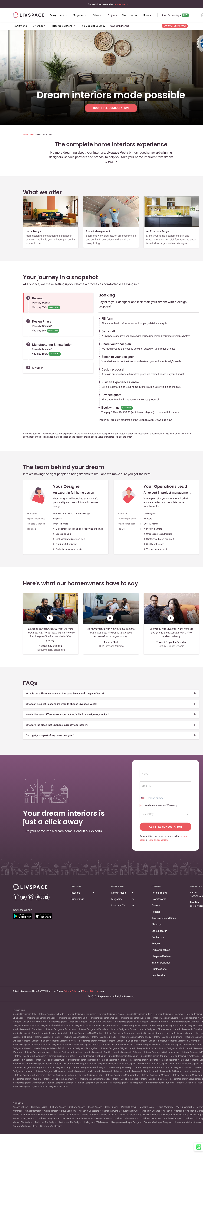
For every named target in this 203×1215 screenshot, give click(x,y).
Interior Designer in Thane (134, 1025)
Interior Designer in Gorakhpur (185, 1040)
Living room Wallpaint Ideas (187, 1122)
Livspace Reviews (161, 956)
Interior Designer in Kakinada (166, 1071)
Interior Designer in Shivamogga (28, 1082)
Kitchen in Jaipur (127, 1114)
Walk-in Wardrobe (185, 1107)
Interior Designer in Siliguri (114, 1048)
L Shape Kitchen (58, 1107)
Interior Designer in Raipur (48, 1037)
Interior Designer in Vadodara (93, 1029)
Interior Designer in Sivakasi (60, 1082)
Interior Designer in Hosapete (50, 1071)
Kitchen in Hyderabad (173, 1110)
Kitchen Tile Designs (23, 1122)
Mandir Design (146, 1107)
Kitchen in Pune (131, 1110)
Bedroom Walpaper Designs (157, 1122)
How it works (159, 899)
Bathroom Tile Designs (70, 1122)
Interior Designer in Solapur (143, 1048)
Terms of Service (90, 991)
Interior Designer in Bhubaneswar (155, 1029)
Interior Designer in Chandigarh (28, 1029)
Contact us (158, 937)
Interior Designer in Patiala (113, 1059)
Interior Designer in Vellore (39, 1063)
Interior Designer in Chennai (104, 1018)
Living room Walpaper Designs (126, 1122)
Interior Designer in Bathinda (164, 1063)
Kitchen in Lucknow (172, 1114)
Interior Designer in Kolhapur (62, 1075)
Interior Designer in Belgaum (127, 1052)
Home (26, 134)
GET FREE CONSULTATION (165, 826)
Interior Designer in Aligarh (38, 1052)
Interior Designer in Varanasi (57, 1044)
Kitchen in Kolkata (46, 1114)
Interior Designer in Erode (51, 1014)
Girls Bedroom (51, 1110)
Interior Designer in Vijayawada (96, 1021)
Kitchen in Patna (66, 1118)
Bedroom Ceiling (39, 1107)
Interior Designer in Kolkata (155, 1021)
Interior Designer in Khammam (30, 1075)
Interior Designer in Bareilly (97, 1052)
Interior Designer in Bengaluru (73, 1018)
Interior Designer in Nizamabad (82, 1059)
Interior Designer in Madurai (179, 1033)
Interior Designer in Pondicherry (136, 1037)
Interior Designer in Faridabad (41, 1018)
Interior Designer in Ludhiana (168, 1037)
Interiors (33, 134)
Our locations (159, 968)
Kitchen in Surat (85, 1118)
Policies (156, 911)
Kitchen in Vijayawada (24, 1118)
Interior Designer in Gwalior (178, 1067)
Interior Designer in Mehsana (156, 1075)
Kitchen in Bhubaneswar (126, 1118)
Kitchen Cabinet (21, 1107)
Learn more (120, 4)
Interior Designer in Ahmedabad (47, 1025)
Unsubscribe (158, 975)
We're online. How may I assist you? (171, 1195)
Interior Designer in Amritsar (92, 1040)
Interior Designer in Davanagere (30, 1056)
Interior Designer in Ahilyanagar (70, 1063)
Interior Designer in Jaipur (78, 1025)
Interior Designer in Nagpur (162, 1025)
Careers (156, 905)
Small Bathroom (33, 1110)
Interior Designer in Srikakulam (91, 1082)
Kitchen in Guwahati (151, 1118)
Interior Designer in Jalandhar (124, 1040)
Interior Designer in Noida (111, 1014)
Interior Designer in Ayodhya (68, 1052)
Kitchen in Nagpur (46, 1118)
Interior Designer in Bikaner (148, 1044)
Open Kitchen (112, 1107)
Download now (163, 419)
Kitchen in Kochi (103, 1118)
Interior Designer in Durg (58, 1067)
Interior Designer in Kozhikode (118, 1044)
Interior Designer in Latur (91, 1075)
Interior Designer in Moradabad (48, 1048)
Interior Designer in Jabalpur (91, 1056)
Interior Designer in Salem (36, 1040)
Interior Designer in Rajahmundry (60, 1079)
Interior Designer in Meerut (154, 1040)
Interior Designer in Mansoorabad (123, 1075)
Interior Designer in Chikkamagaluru (162, 1052)
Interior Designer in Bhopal (26, 1033)
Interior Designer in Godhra (148, 1067)
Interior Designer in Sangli (126, 1079)
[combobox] (143, 798)
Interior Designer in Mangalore (63, 1021)
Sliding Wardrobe (165, 1107)
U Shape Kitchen (77, 1107)
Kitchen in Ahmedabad (24, 1114)
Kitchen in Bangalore (88, 1110)
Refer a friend (159, 892)
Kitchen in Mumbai (111, 1110)
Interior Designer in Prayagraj (27, 1079)
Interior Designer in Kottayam (184, 1056)
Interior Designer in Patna (123, 1029)
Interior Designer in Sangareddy (95, 1079)
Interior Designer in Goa (190, 1025)
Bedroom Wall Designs (51, 1126)
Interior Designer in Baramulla (179, 1044)
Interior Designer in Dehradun (119, 1033)
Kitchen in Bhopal (173, 1118)
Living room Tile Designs (96, 1122)
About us (157, 924)
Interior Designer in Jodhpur (26, 1044)
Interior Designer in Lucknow (168, 1014)
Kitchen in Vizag (193, 1114)
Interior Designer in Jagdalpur (123, 1056)
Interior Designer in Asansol (102, 1063)
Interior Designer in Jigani (137, 1071)
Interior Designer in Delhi (25, 1014)
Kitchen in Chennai (150, 1110)
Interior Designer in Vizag (127, 1021)
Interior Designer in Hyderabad (135, 1018)
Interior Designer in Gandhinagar (89, 1067)
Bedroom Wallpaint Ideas (25, 1126)
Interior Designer (161, 962)
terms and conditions (158, 840)
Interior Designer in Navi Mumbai (86, 1033)
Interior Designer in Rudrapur (175, 1059)
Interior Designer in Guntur (62, 1056)
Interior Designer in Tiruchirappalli (126, 1082)
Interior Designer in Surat (106, 1025)
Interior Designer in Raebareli (143, 1059)
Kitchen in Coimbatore (149, 1114)
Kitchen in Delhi (108, 1114)
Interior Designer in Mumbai (185, 1021)
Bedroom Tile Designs (46, 1122)
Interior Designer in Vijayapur (53, 1086)
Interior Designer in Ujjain (25, 1086)
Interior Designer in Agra (64, 1040)
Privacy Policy (71, 991)
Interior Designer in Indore (139, 1014)
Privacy (156, 943)
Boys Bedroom (68, 1110)
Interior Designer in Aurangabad (82, 1048)
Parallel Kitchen (129, 1107)
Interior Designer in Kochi (165, 1018)
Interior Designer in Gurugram (81, 1014)
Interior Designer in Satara (154, 1079)
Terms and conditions (164, 918)
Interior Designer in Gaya (120, 1067)
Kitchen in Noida (89, 1114)
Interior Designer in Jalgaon (108, 1071)
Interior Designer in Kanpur (149, 1033)
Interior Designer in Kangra (153, 1056)
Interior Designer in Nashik (54, 1033)
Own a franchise (161, 949)
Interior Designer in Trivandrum (61, 1029)
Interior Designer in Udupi (171, 1048)
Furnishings (77, 899)
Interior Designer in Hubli (79, 1071)
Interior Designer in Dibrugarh (29, 1067)
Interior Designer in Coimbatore (30, 1021)
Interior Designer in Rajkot (105, 1037)
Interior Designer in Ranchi (76, 1037)
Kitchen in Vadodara (68, 1114)
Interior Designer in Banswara (133, 1063)
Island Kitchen (95, 1107)
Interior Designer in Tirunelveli (160, 1082)
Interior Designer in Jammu (87, 1044)
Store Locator (159, 930)
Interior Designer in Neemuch (50, 1059)
